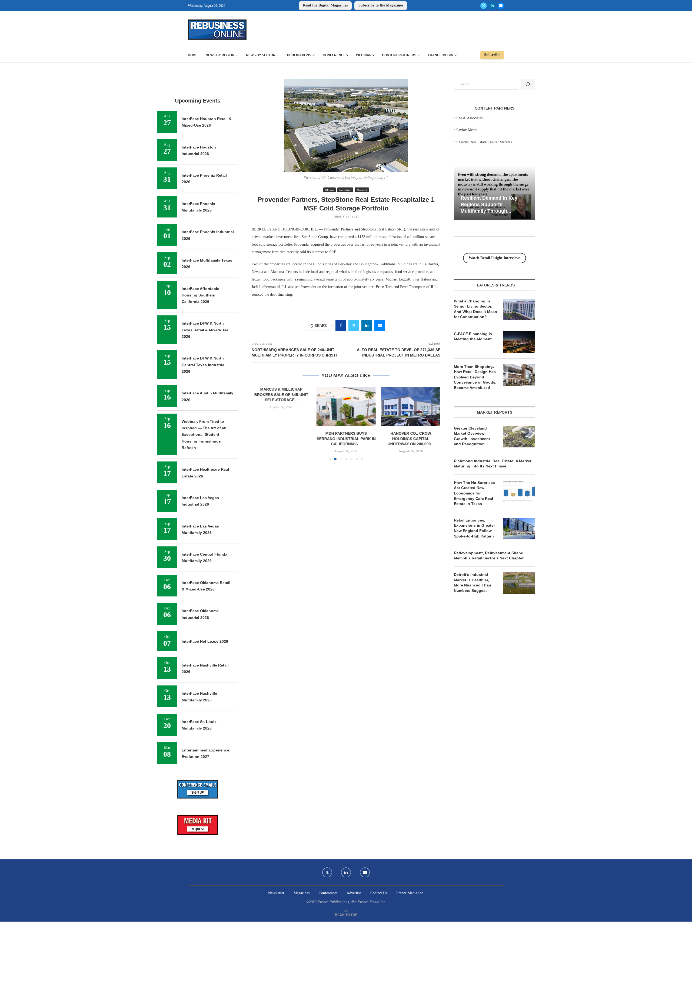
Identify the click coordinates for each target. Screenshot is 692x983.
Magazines (302, 893)
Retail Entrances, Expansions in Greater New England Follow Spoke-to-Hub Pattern (474, 528)
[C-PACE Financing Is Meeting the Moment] (519, 342)
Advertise (354, 893)
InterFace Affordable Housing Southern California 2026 (200, 295)
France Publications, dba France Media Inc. (352, 902)
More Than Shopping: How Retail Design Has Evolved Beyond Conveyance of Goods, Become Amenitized (475, 377)
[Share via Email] (379, 325)
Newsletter (276, 893)
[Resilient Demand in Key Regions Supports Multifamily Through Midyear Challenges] (494, 193)
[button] (259, 423)
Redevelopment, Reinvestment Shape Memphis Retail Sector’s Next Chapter (489, 555)
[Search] (528, 84)
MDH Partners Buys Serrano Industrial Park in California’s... (346, 438)
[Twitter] (483, 5)
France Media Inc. (410, 893)
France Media (440, 55)
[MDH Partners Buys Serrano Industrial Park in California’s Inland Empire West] (345, 406)
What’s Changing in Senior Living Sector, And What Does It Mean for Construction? (475, 309)
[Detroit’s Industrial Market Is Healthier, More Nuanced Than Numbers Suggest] (519, 583)
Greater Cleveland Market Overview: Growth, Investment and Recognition (472, 436)
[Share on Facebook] (340, 325)
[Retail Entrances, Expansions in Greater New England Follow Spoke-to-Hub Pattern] (519, 528)
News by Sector (260, 55)
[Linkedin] (492, 5)
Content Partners (399, 55)
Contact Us (378, 893)
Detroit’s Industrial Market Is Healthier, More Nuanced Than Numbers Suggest (472, 582)
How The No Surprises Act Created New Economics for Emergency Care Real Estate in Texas (474, 493)
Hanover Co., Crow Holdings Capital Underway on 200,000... (410, 438)
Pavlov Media (466, 130)
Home (193, 55)
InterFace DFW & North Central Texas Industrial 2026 (203, 365)
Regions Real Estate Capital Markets (484, 142)
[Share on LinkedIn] (366, 325)
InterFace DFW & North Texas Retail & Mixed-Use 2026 (205, 330)
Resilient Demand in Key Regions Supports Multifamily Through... (489, 204)
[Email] (501, 5)
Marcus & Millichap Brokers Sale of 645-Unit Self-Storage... (281, 394)
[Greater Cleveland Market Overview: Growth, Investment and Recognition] (519, 436)
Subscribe (492, 55)
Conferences (335, 55)
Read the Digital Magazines (325, 5)
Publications (299, 55)
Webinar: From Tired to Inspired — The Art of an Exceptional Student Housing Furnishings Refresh (204, 434)
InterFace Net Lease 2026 (205, 641)
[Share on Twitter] (353, 325)
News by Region (220, 55)
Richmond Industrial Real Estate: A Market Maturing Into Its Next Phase (492, 464)
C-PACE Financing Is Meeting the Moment (473, 336)
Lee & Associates (469, 118)
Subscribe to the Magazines (380, 5)
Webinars (365, 55)
